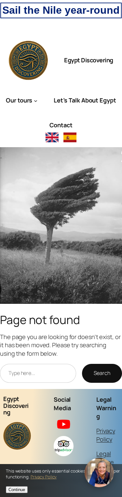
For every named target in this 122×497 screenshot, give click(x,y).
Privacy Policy (105, 435)
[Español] (69, 138)
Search (102, 373)
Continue (16, 489)
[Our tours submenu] (35, 100)
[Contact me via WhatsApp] (99, 473)
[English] (52, 138)
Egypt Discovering (88, 60)
